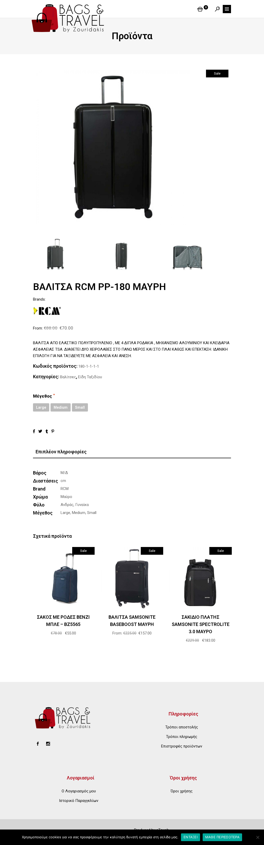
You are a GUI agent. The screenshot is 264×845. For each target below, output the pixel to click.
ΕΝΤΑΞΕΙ (190, 837)
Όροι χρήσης (182, 791)
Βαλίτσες (68, 377)
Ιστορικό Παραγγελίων (78, 800)
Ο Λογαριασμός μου (79, 791)
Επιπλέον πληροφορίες (61, 451)
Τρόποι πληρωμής (181, 736)
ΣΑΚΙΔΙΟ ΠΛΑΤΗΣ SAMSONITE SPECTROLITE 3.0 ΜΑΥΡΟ (200, 624)
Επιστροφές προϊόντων (181, 746)
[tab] (132, 452)
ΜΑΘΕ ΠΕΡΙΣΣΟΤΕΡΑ (222, 837)
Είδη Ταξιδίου (90, 377)
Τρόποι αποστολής (181, 727)
